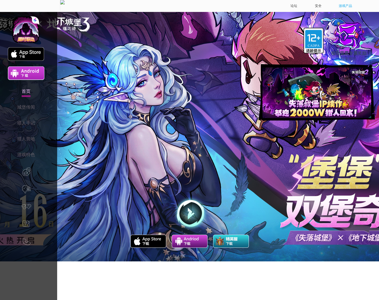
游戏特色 (26, 154)
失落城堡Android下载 (190, 241)
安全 (318, 6)
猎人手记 (26, 123)
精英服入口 (231, 241)
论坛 (293, 6)
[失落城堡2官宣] (316, 93)
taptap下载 (58, 73)
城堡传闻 (26, 107)
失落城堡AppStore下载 (148, 241)
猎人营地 (26, 138)
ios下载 (26, 54)
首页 (26, 91)
